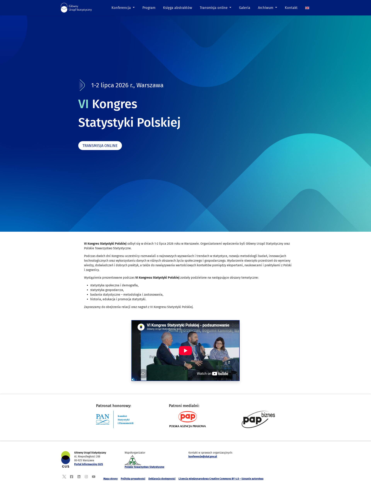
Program (148, 8)
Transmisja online (214, 8)
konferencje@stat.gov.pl (202, 456)
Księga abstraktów (177, 8)
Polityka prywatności (133, 478)
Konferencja (121, 8)
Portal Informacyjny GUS (88, 464)
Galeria (244, 8)
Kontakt (291, 8)
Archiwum (266, 8)
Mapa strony (110, 478)
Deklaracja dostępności (161, 478)
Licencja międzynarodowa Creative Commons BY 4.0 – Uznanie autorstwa (221, 478)
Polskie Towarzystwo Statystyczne (144, 467)
